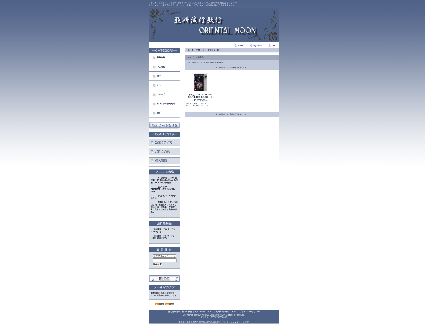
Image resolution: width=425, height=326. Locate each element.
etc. (158, 113)
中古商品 (161, 67)
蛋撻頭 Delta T (214, 50)
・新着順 (220, 62)
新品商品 (161, 57)
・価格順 (213, 62)
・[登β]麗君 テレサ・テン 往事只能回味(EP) (164, 237)
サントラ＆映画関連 (166, 103)
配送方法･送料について (226, 311)
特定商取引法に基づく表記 (180, 311)
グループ (161, 94)
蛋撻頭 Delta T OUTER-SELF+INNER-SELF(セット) (200, 95)
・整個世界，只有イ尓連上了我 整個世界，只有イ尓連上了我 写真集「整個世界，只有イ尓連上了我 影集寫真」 (164, 207)
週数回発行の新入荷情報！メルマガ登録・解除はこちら (164, 294)
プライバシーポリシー (250, 311)
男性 (159, 76)
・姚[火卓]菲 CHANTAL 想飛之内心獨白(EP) (163, 189)
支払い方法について (204, 311)
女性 (159, 85)
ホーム (191, 50)
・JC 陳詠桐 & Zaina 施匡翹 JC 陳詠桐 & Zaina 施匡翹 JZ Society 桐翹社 (164, 180)
